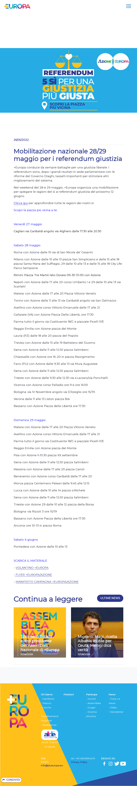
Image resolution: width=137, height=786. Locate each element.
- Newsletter (116, 711)
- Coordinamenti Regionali (49, 716)
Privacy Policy (79, 762)
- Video (113, 707)
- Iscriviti (91, 698)
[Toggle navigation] (128, 6)
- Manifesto (47, 698)
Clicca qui (21, 203)
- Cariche (46, 707)
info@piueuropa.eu (52, 765)
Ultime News (110, 598)
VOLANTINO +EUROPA (32, 567)
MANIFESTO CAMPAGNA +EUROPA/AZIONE (47, 581)
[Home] (17, 6)
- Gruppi (90, 707)
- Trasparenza (48, 725)
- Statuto (46, 703)
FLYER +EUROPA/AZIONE (34, 574)
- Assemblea (93, 703)
